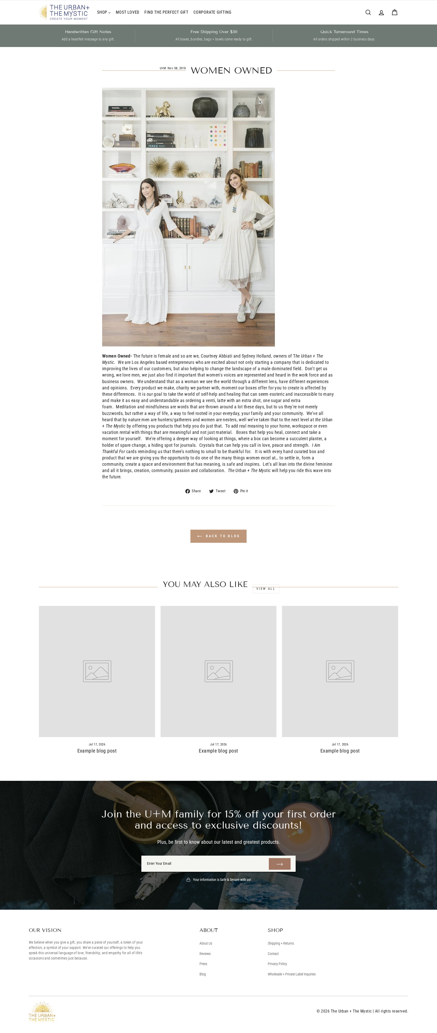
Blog (203, 974)
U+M (163, 68)
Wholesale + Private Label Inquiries (292, 974)
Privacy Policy (277, 964)
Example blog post (97, 751)
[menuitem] (104, 12)
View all (266, 589)
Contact (273, 954)
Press (203, 964)
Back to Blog (222, 536)
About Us (206, 943)
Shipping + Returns (281, 943)
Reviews (205, 954)
